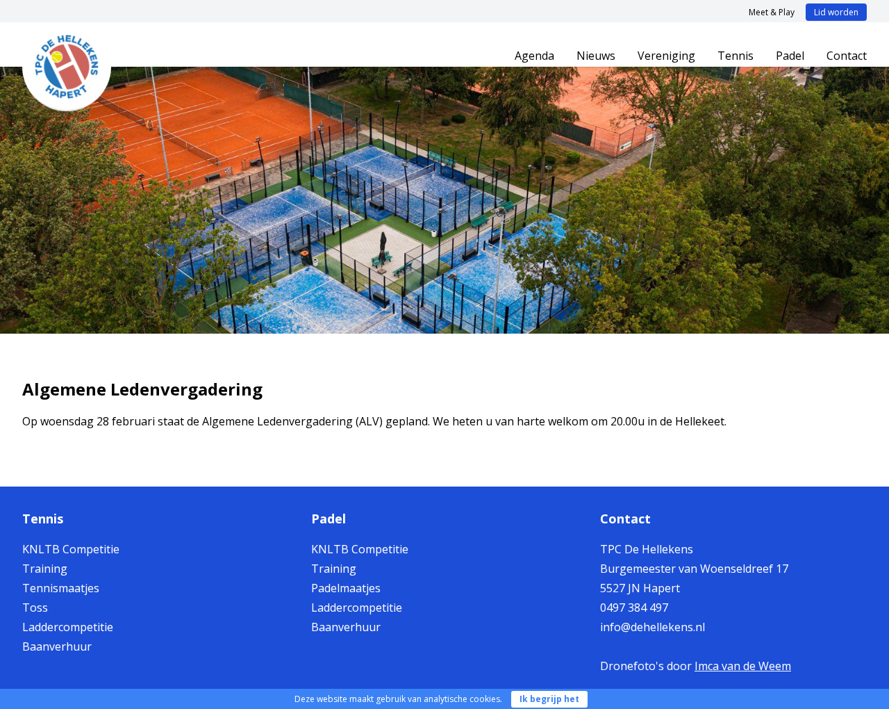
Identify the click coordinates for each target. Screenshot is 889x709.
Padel (790, 55)
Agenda (534, 55)
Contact (846, 55)
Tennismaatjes (60, 588)
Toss (35, 607)
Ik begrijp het (549, 699)
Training (44, 568)
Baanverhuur (57, 646)
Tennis (735, 55)
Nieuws (595, 55)
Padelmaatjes (346, 588)
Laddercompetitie (67, 627)
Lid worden (836, 12)
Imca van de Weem (743, 666)
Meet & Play (772, 12)
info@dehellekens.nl (652, 627)
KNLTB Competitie (70, 549)
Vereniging (666, 55)
